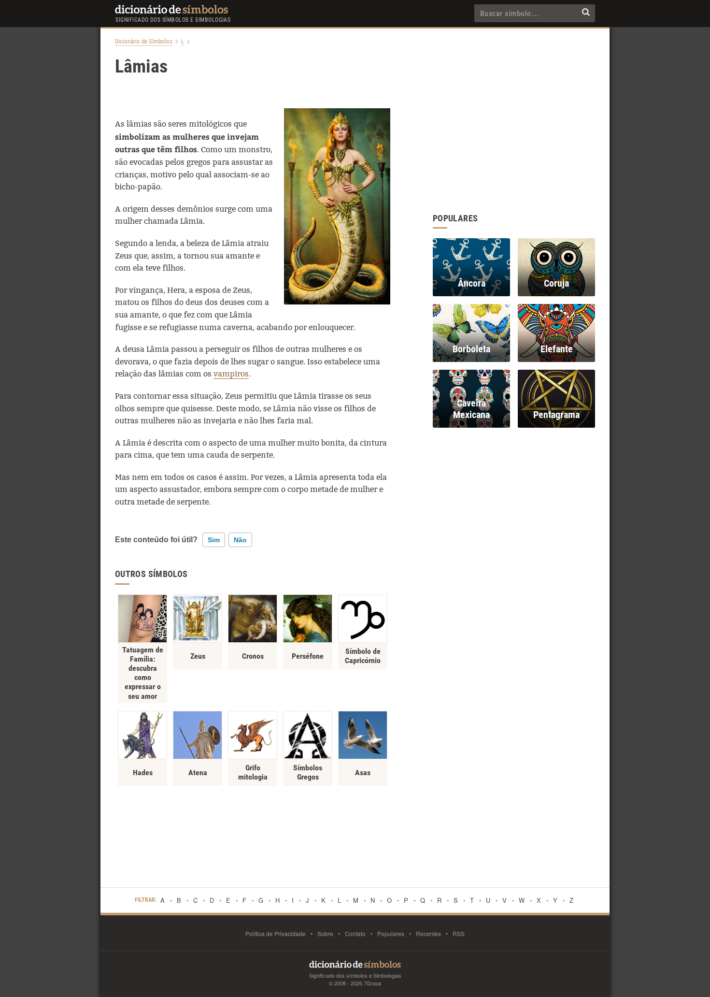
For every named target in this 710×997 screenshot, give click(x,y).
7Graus (373, 983)
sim (214, 540)
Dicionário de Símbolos (143, 41)
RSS (459, 933)
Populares (390, 933)
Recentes (428, 933)
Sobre (325, 933)
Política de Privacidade (275, 933)
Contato (355, 933)
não (240, 540)
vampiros (231, 373)
